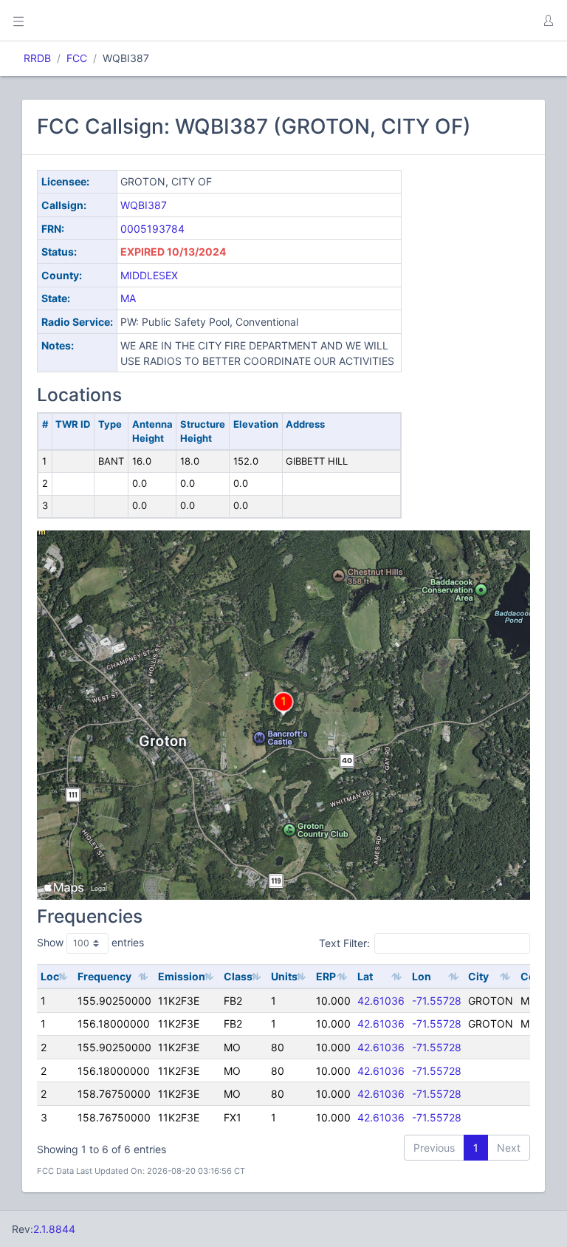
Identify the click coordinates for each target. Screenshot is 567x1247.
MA (128, 298)
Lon (421, 976)
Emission (181, 976)
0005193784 (152, 228)
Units (284, 976)
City (478, 976)
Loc (50, 976)
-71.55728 (436, 1000)
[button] (548, 20)
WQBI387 (143, 205)
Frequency (104, 976)
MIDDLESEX (149, 275)
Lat (365, 976)
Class (238, 976)
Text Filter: (344, 943)
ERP (326, 976)
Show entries (90, 942)
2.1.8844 (54, 1229)
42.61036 (381, 1000)
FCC (76, 58)
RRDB (37, 58)
